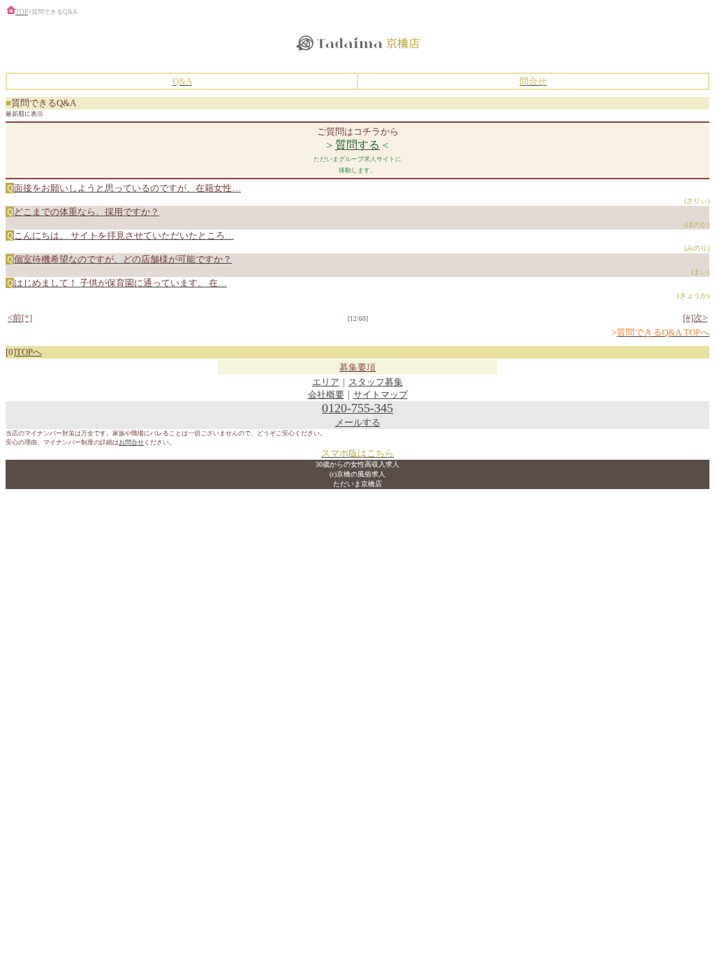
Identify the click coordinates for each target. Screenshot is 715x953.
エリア (325, 382)
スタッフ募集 (375, 382)
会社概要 (326, 394)
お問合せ (131, 442)
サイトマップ (380, 394)
